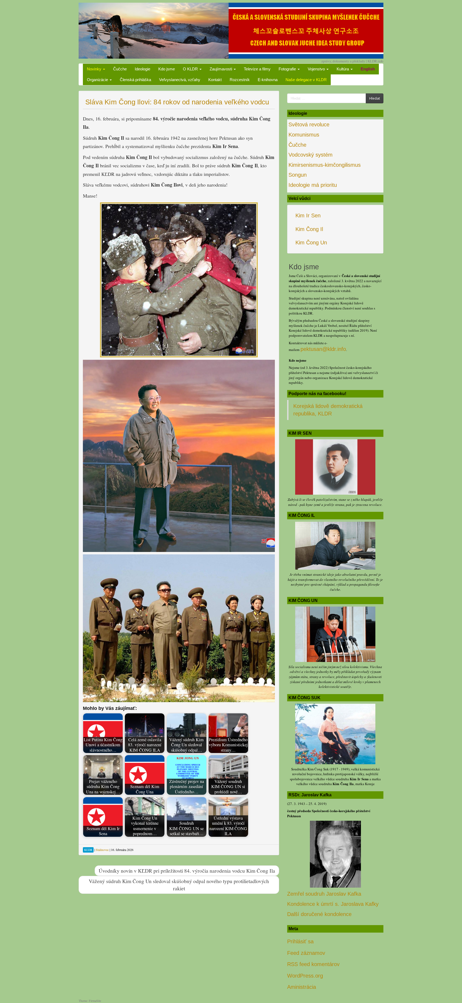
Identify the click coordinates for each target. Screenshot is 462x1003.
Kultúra (343, 69)
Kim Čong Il (309, 229)
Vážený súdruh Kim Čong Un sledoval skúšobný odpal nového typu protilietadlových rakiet (179, 884)
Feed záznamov (306, 953)
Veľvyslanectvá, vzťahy (179, 79)
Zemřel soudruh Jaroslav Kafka (324, 894)
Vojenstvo (317, 69)
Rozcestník (240, 79)
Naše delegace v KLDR (306, 79)
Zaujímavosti (221, 69)
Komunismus (303, 135)
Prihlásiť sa (300, 941)
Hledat (374, 98)
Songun (297, 175)
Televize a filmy (257, 69)
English (368, 69)
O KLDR (191, 69)
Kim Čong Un (311, 242)
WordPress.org (305, 976)
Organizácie (98, 79)
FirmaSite (95, 1000)
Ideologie (142, 69)
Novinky (94, 69)
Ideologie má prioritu (312, 185)
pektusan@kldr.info (323, 349)
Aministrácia (301, 987)
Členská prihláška (135, 79)
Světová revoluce (308, 124)
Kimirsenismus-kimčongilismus (324, 165)
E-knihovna (268, 79)
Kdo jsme (166, 69)
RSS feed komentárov (313, 964)
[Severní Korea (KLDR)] (231, 30)
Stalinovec (102, 849)
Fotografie (288, 69)
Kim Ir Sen (308, 215)
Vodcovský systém (310, 155)
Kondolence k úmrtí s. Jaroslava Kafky (333, 904)
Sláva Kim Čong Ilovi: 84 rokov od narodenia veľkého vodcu (177, 102)
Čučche (120, 69)
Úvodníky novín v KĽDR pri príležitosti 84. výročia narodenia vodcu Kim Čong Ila (187, 870)
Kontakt (215, 79)
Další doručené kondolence (319, 914)
